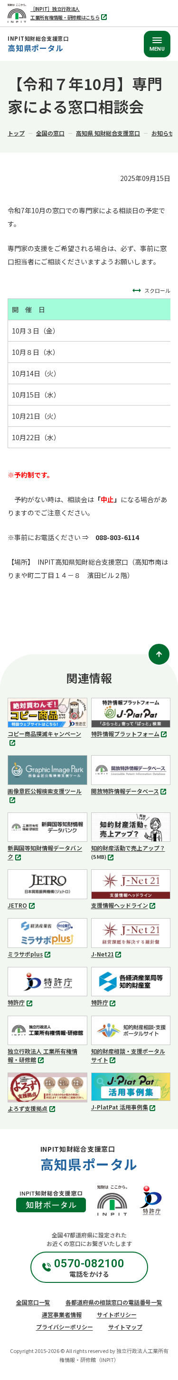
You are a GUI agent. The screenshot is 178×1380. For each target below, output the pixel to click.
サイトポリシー (117, 1314)
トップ (16, 133)
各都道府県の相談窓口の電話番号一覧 (114, 1302)
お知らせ (162, 133)
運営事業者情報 (62, 1314)
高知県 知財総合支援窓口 (108, 133)
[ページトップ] (159, 654)
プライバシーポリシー (64, 1327)
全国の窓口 (50, 133)
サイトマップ (125, 1327)
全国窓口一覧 (33, 1302)
